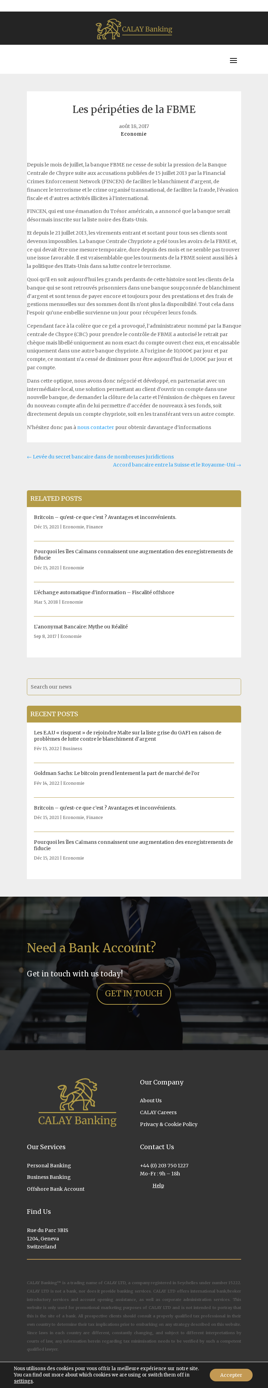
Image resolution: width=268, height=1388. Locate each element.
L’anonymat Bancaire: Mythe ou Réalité (81, 627)
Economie (134, 134)
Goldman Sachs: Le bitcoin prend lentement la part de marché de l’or (117, 773)
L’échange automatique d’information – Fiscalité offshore (104, 592)
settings (23, 1381)
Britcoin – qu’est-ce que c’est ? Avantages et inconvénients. (105, 517)
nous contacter (95, 427)
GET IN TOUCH (134, 993)
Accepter (231, 1375)
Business (72, 748)
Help (158, 1185)
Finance (94, 526)
